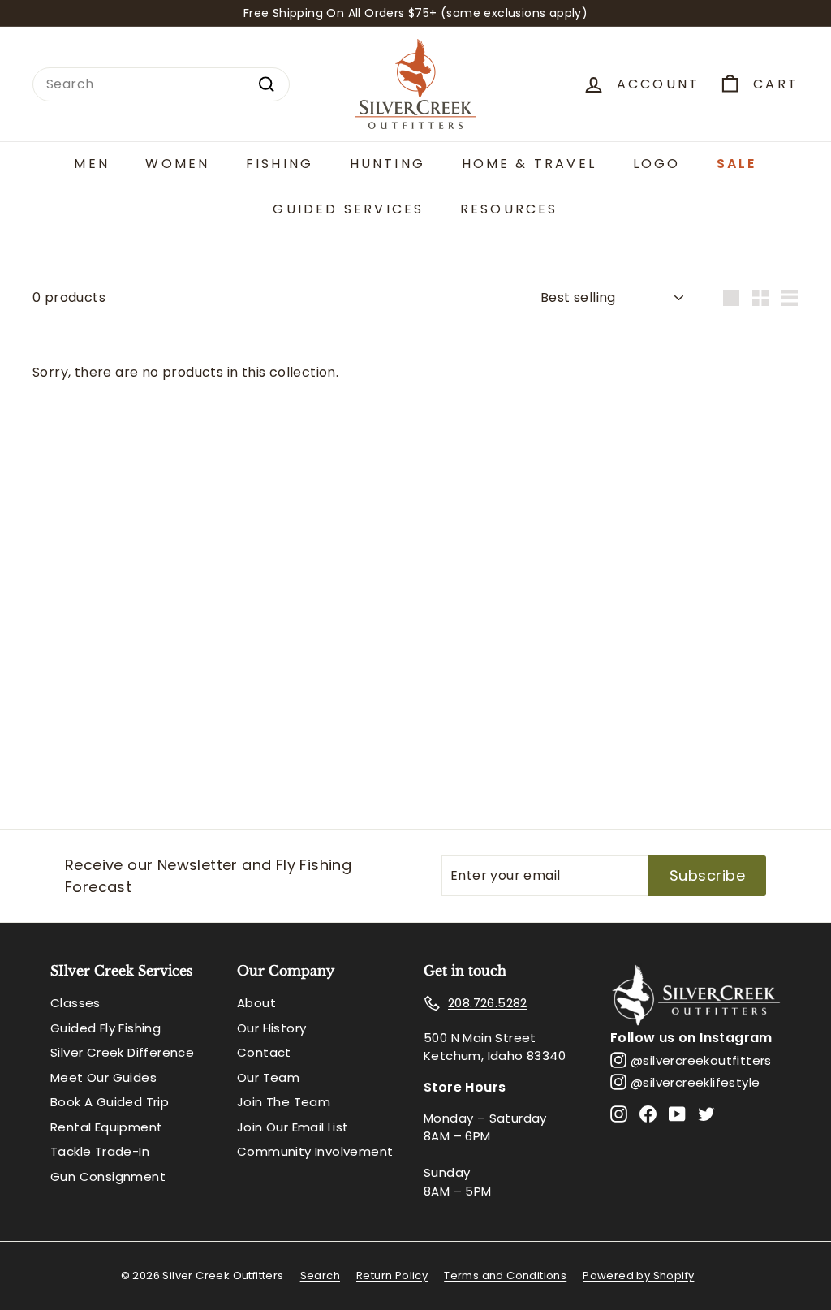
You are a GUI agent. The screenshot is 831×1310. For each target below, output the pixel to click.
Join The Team (283, 1101)
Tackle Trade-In (99, 1151)
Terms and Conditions (505, 1275)
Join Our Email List (293, 1126)
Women (177, 163)
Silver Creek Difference (122, 1052)
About (256, 1002)
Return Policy (392, 1275)
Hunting (387, 163)
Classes (75, 1002)
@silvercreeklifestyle (695, 1082)
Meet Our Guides (103, 1077)
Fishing (279, 163)
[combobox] (161, 84)
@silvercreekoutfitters (701, 1060)
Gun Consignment (108, 1176)
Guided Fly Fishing (105, 1027)
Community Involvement (315, 1151)
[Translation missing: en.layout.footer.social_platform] (618, 1114)
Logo (657, 163)
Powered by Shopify (638, 1275)
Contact (264, 1052)
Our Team (268, 1077)
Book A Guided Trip (109, 1101)
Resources (509, 209)
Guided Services (348, 209)
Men (92, 163)
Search (320, 1275)
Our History (271, 1027)
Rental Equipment (106, 1126)
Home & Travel (529, 163)
